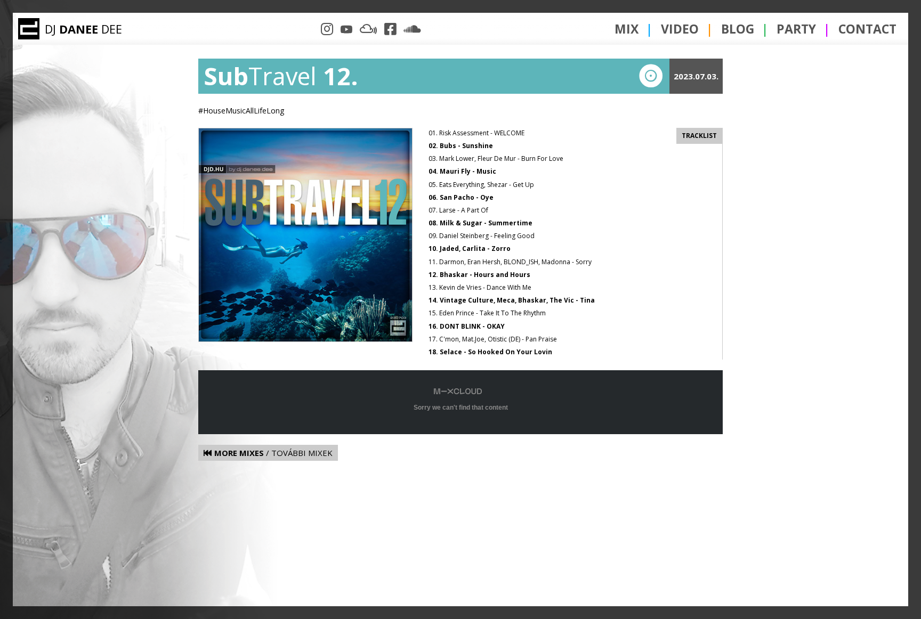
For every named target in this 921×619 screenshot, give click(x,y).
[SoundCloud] (412, 29)
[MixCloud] (368, 29)
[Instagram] (327, 29)
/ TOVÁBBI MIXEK (273, 452)
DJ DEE (83, 29)
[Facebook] (390, 29)
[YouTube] (346, 29)
